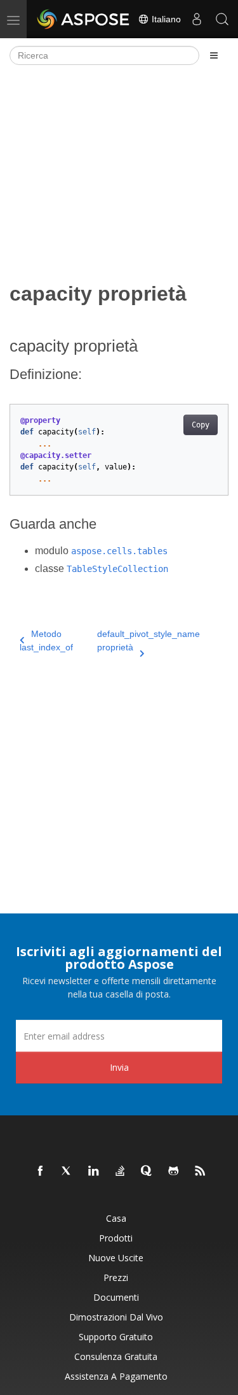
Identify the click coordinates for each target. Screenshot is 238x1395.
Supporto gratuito (116, 1337)
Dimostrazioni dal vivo (116, 1317)
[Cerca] (222, 19)
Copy (200, 424)
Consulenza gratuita (115, 1356)
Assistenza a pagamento (116, 1376)
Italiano (165, 19)
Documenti (116, 1297)
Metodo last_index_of (46, 640)
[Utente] (196, 19)
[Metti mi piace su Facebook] (40, 1171)
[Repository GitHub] (174, 1171)
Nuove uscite (115, 1258)
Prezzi (115, 1277)
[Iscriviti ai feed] (200, 1171)
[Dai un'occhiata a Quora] (147, 1171)
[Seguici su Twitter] (67, 1171)
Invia (119, 1067)
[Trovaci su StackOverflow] (120, 1171)
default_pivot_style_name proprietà (148, 640)
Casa (116, 1218)
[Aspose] (83, 19)
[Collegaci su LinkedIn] (94, 1171)
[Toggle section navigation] (213, 55)
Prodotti (116, 1238)
